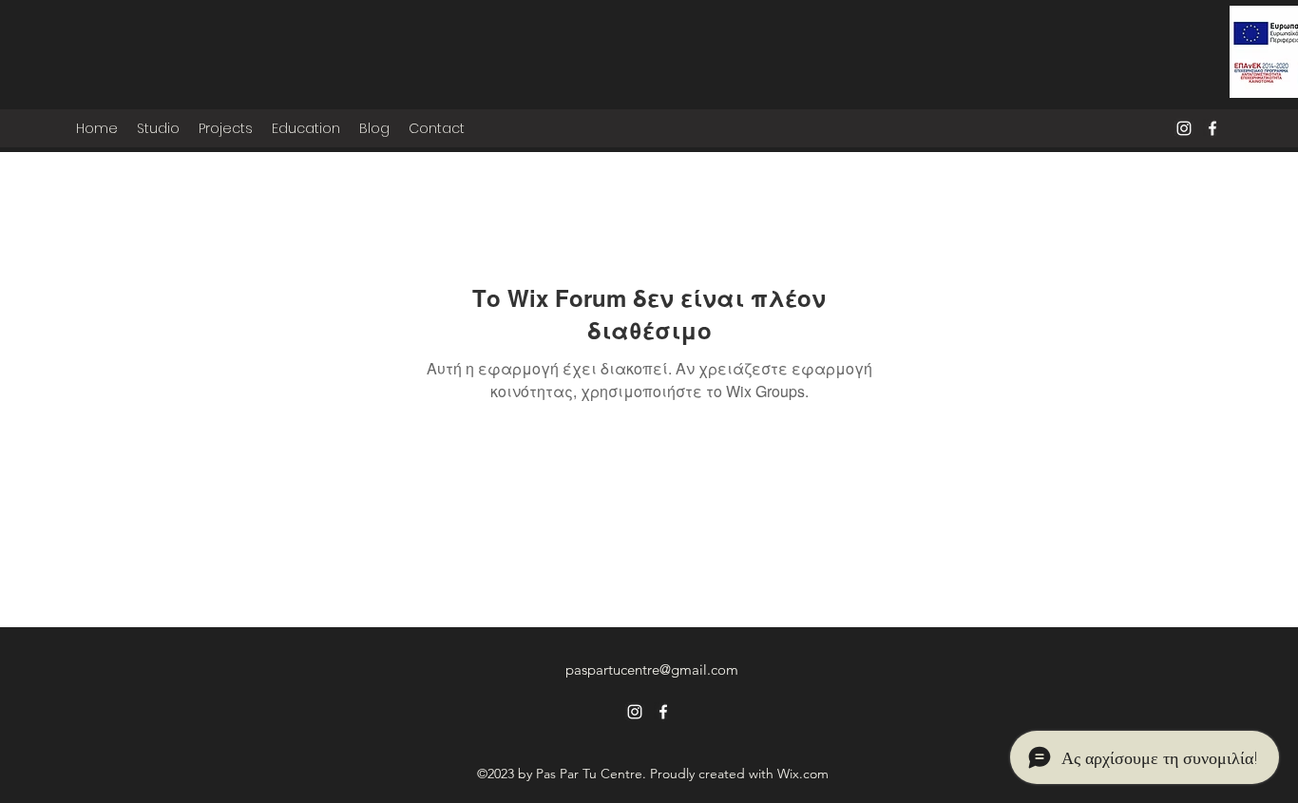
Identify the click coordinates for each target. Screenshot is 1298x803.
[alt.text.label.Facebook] (1212, 128)
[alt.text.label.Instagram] (1183, 128)
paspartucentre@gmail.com (651, 669)
